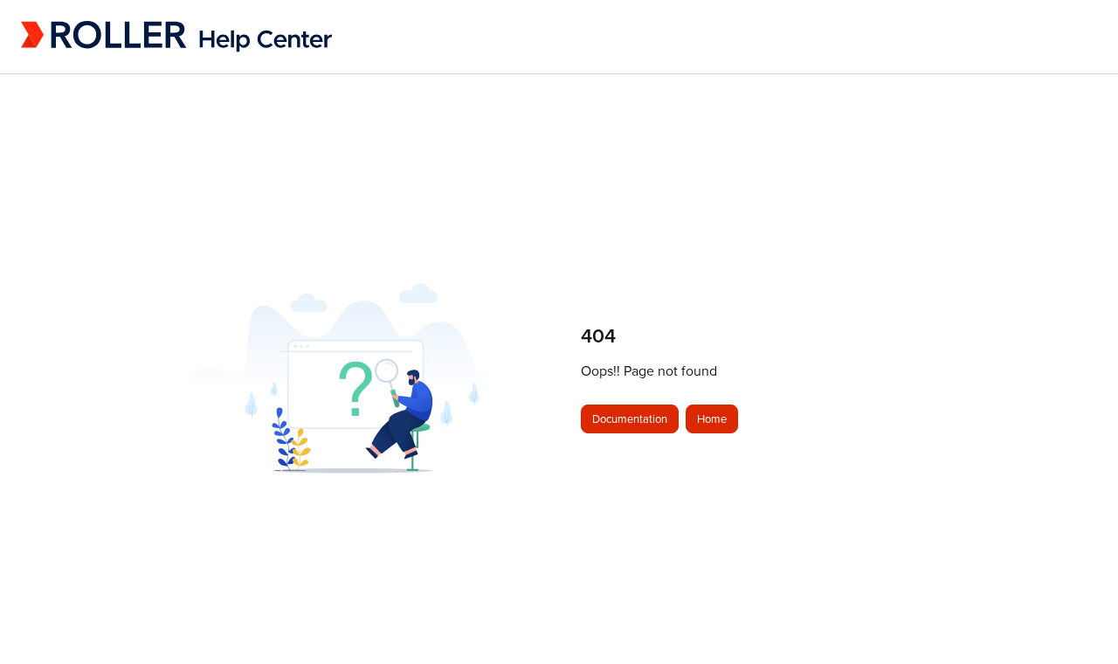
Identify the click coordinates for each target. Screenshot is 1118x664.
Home (712, 418)
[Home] (139, 36)
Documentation (629, 418)
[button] (1078, 620)
